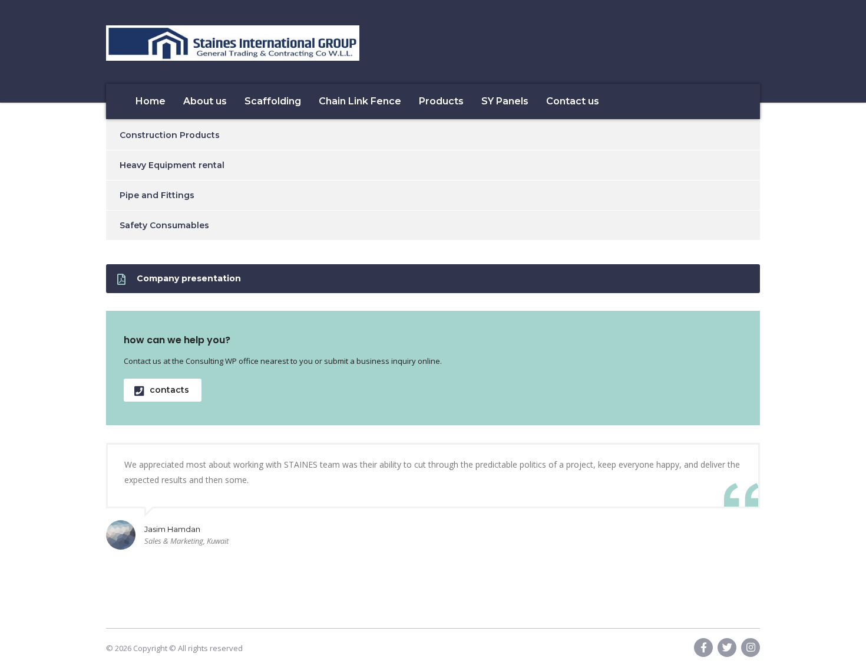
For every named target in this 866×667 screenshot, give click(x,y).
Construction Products (170, 135)
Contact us (572, 101)
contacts (169, 390)
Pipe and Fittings (157, 195)
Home (150, 101)
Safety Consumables (164, 225)
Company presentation (189, 278)
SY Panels (504, 101)
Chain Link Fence (360, 101)
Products (441, 101)
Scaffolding (272, 101)
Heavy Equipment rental (172, 165)
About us (205, 101)
